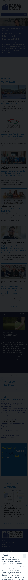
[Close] (24, 556)
